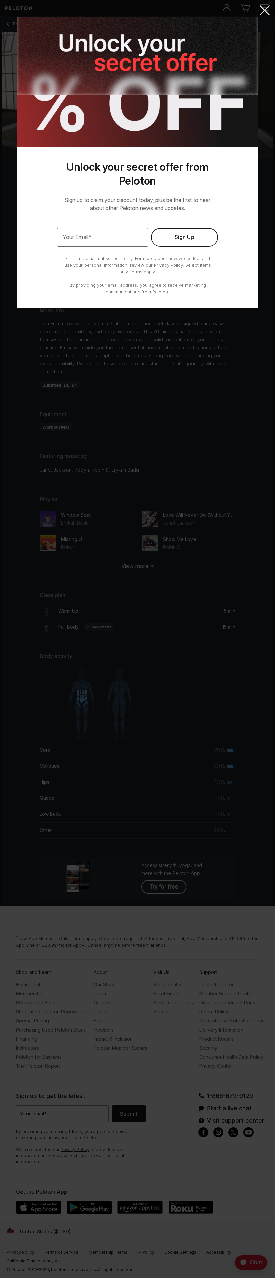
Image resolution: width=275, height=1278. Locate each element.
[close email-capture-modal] (265, 11)
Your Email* (77, 237)
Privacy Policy (168, 265)
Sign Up (184, 237)
